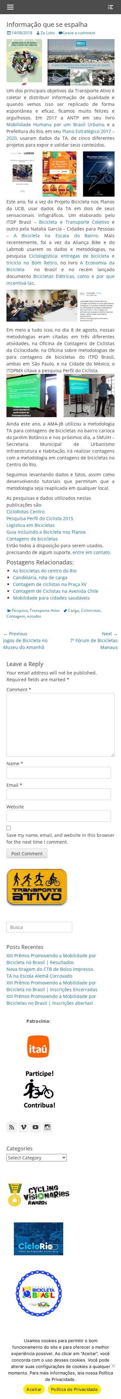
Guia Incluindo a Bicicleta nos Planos (46, 532)
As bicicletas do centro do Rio (44, 571)
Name (14, 763)
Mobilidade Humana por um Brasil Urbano (55, 124)
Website (15, 807)
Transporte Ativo (45, 610)
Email (14, 785)
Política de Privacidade (74, 1389)
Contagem (15, 616)
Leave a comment (79, 33)
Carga (73, 610)
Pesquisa (20, 610)
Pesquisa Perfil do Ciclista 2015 (39, 518)
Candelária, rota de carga (40, 577)
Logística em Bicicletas (30, 525)
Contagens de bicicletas (32, 539)
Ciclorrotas (91, 610)
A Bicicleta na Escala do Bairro (56, 235)
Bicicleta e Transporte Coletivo (74, 222)
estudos (34, 616)
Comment (18, 689)
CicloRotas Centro (25, 512)
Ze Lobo (48, 33)
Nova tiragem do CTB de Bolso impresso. (50, 969)
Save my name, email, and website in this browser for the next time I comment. (60, 838)
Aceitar (33, 1389)
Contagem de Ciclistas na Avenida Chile (55, 591)
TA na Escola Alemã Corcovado (39, 976)
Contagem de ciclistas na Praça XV (49, 584)
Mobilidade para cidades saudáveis (51, 598)
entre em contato (91, 552)
